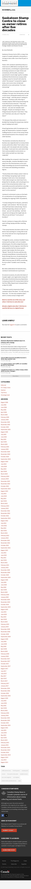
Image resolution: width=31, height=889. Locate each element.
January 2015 (5, 745)
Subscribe (14, 864)
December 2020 (5, 570)
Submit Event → (9, 830)
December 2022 (5, 511)
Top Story (4, 392)
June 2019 (4, 614)
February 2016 (5, 713)
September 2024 (6, 459)
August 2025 (4, 432)
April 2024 (4, 471)
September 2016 (6, 696)
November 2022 (5, 513)
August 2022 (4, 521)
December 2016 (5, 688)
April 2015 (4, 737)
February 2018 (5, 654)
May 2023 (3, 498)
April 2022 (4, 530)
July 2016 (3, 700)
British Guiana (16, 770)
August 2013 (4, 762)
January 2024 (5, 479)
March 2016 (4, 710)
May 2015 (3, 735)
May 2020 (3, 587)
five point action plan (12, 774)
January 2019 (5, 627)
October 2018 (5, 634)
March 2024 (4, 474)
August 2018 (4, 639)
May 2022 (3, 528)
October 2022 (5, 516)
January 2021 (5, 567)
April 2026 (4, 412)
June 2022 (4, 525)
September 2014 (6, 755)
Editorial (3, 385)
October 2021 (5, 545)
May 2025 (3, 439)
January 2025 (5, 449)
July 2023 (3, 493)
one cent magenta (6, 777)
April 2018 (4, 649)
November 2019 (5, 602)
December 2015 (5, 718)
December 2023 (5, 481)
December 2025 (5, 422)
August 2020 (4, 580)
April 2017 (4, 678)
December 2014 (5, 747)
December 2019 (5, 599)
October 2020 (5, 575)
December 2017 (5, 659)
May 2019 (3, 617)
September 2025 (6, 429)
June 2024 (4, 466)
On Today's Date (5, 387)
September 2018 (6, 636)
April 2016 (4, 708)
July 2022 (3, 523)
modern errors (24, 774)
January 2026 (5, 419)
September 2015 (6, 725)
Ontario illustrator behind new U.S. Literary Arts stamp (13, 342)
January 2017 (5, 686)
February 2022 (5, 535)
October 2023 (5, 486)
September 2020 (6, 577)
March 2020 (4, 592)
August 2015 (4, 728)
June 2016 (4, 703)
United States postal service (9, 780)
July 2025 (3, 434)
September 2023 (6, 488)
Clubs (25, 861)
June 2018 (4, 644)
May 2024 (3, 469)
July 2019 (3, 612)
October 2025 (5, 427)
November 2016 (5, 691)
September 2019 (6, 607)
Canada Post (25, 770)
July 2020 (3, 582)
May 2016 (3, 705)
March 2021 (4, 562)
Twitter (6, 815)
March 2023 (4, 503)
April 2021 (4, 560)
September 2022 (6, 518)
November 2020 (5, 572)
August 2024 (4, 461)
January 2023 (5, 508)
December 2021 (5, 540)
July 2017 (3, 671)
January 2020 (5, 597)
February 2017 (5, 683)
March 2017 (4, 681)
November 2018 (5, 631)
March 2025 (4, 444)
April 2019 (4, 619)
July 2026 (3, 405)
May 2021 (3, 557)
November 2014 (5, 750)
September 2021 (6, 548)
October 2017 (5, 663)
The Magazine (15, 861)
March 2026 (4, 415)
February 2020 (5, 594)
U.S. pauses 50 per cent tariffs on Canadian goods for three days (14, 364)
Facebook (2, 815)
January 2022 (5, 538)
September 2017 (6, 666)
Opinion (3, 390)
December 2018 (5, 629)
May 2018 (3, 646)
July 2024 (3, 464)
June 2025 (4, 437)
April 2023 (4, 501)
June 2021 (4, 555)
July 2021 (3, 553)
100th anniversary (6, 770)
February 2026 (5, 417)
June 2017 (4, 673)
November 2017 (5, 661)
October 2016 (5, 693)
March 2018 (4, 651)
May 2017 (3, 676)
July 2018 (3, 641)
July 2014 (3, 760)
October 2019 (5, 604)
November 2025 (5, 424)
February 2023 (5, 506)
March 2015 (4, 740)
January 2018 (5, 656)
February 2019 (5, 624)
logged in (12, 324)
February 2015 (5, 742)
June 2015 (4, 733)
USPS (19, 780)
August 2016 (4, 698)
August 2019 (4, 609)
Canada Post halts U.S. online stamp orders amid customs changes (14, 370)
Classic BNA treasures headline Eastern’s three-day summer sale (13, 358)
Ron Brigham (16, 777)
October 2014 (5, 752)
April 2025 (4, 442)
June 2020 (4, 585)
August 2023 (4, 491)
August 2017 (4, 668)
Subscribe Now (9, 850)
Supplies (23, 864)
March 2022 (4, 533)
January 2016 (5, 715)
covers (3, 774)
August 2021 (4, 550)
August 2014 (4, 757)
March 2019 (4, 622)
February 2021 (5, 565)
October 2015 (5, 723)
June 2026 (4, 407)
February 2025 (5, 447)
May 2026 (3, 410)
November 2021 (5, 543)
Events (4, 864)
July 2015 (3, 730)
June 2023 (4, 496)
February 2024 (5, 476)
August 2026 (4, 402)
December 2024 (5, 451)
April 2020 (4, 590)
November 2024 (5, 454)
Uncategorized (5, 395)
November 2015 (5, 720)
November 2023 (5, 484)
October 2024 (5, 456)
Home (4, 861)
